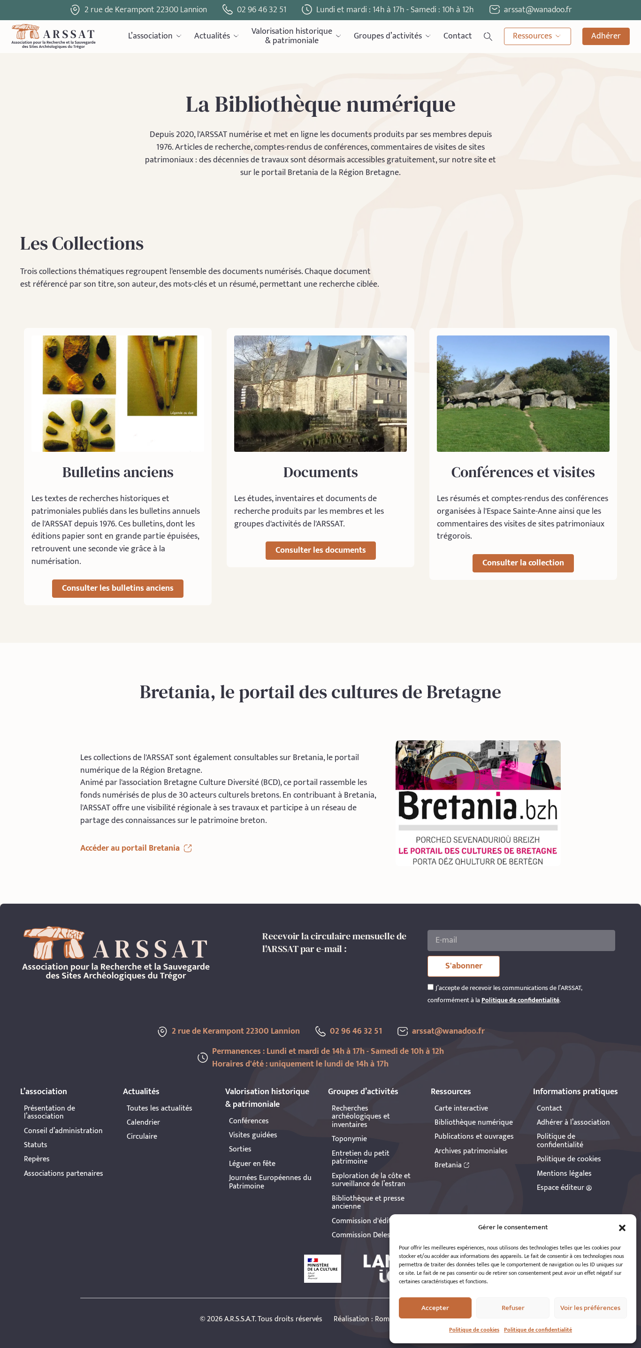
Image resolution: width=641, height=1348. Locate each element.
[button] (622, 1228)
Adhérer (606, 36)
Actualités (212, 36)
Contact (457, 36)
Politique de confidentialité (538, 1329)
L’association (150, 36)
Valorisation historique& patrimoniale (292, 36)
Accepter (435, 1308)
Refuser (513, 1308)
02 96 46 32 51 (261, 10)
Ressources (532, 36)
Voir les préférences (590, 1308)
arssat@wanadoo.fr (448, 1031)
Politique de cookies (474, 1329)
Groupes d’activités (388, 36)
